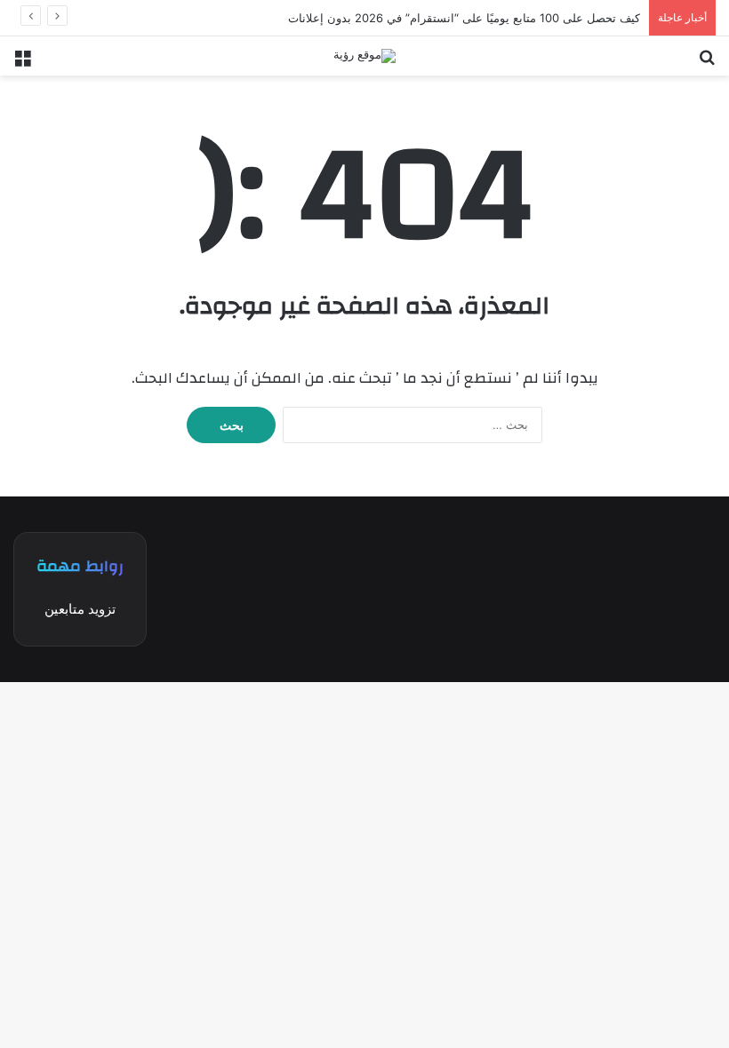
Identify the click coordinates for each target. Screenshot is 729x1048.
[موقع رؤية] (364, 56)
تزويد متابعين (80, 608)
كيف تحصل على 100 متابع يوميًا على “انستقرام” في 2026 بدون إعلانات (464, 18)
